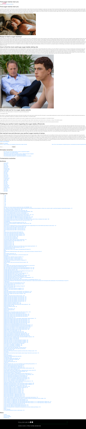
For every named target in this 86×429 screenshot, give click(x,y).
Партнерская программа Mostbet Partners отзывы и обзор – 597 (15, 385)
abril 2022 (5, 183)
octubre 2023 (6, 170)
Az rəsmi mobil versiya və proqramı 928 (11, 238)
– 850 (5, 203)
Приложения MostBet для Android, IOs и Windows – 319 (13, 389)
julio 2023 (5, 172)
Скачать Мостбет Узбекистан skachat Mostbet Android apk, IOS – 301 (16, 404)
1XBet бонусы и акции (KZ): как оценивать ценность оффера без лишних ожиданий (19, 153)
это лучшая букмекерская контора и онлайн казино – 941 (14, 410)
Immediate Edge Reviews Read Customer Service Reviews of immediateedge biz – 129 (18, 277)
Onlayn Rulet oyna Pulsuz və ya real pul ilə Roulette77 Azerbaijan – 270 (16, 341)
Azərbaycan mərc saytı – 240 (9, 241)
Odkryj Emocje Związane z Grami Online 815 (11, 338)
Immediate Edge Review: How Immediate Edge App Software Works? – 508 (17, 275)
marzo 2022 (6, 184)
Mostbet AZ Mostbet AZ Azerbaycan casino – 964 (12, 303)
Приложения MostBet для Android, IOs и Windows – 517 (13, 391)
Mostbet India (6, 310)
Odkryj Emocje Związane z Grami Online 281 (11, 337)
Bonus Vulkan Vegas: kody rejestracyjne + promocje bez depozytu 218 (16, 254)
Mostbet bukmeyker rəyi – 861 (9, 305)
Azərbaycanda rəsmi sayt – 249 (9, 248)
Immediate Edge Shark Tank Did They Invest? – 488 (12, 278)
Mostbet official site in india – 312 (9, 317)
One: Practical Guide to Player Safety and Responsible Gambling (15, 154)
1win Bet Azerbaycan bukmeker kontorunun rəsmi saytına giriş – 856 (15, 210)
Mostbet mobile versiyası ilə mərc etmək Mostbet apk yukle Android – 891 (16, 315)
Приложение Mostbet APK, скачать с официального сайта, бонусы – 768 (17, 386)
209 (4, 230)
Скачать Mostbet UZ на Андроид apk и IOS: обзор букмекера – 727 (16, 399)
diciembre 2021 (6, 185)
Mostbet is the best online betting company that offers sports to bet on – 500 (17, 311)
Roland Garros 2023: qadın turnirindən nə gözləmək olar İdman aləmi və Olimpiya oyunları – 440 (20, 350)
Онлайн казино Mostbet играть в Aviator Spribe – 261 (13, 382)
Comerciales (66, 3)
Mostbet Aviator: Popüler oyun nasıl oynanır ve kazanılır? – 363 (14, 293)
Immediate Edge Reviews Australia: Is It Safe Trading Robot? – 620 (15, 276)
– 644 (5, 199)
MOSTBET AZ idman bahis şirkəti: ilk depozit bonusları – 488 (14, 295)
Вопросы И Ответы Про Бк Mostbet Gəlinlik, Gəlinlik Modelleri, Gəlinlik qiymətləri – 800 (19, 368)
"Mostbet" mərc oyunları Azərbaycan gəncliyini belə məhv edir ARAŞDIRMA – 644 (18, 207)
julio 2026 (5, 164)
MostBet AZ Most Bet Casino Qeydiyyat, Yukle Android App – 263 (15, 296)
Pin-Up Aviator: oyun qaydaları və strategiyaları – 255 (13, 344)
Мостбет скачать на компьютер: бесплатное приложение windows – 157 (17, 378)
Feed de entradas (7, 415)
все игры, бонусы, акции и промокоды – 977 (12, 369)
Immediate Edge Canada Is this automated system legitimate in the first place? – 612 (18, 270)
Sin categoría (5, 143)
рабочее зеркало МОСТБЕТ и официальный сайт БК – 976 (14, 396)
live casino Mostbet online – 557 (9, 284)
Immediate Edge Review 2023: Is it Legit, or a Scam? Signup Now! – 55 (16, 273)
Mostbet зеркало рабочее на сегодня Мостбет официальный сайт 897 (16, 334)
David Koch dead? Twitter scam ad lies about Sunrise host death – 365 (16, 262)
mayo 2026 (6, 165)
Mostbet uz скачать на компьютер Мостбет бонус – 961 (14, 331)
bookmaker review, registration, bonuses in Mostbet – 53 (13, 256)
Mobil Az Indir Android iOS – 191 (9, 287)
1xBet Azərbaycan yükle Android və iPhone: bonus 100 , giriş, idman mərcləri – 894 (18, 220)
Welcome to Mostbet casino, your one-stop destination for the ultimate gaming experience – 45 (20, 363)
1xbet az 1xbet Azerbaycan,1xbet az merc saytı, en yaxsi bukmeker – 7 (16, 212)
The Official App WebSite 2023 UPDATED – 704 (12, 358)
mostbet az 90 (6, 294)
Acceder (5, 414)
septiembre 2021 (7, 187)
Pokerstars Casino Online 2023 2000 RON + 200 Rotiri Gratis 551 (15, 347)
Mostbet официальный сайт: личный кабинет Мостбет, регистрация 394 (17, 335)
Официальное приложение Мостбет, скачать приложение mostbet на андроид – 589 (19, 383)
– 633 (5, 198)
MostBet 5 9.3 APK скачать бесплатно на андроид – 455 (14, 289)
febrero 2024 (6, 166)
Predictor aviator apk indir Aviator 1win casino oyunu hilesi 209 (14, 348)
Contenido (72, 3)
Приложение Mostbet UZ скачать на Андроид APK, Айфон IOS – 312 (16, 387)
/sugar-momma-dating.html (4, 141)
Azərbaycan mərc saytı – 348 (9, 243)
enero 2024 (6, 167)
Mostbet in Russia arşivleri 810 (9, 309)
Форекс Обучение (7, 409)
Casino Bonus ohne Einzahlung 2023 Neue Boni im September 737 (15, 260)
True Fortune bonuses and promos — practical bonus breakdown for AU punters (17, 155)
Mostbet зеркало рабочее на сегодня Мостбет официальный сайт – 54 (16, 333)
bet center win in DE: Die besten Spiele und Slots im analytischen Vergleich (16, 151)
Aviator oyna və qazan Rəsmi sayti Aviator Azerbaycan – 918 (14, 235)
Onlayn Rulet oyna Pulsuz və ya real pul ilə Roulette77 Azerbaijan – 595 (16, 342)
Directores (61, 3)
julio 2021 (5, 188)
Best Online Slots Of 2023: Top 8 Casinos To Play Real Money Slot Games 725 (17, 249)
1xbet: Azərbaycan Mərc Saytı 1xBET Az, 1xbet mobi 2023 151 (14, 228)
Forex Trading (6, 264)
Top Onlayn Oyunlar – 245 (8, 360)
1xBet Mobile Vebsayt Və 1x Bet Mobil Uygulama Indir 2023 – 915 (15, 222)
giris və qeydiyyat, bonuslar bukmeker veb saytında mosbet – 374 (15, 266)
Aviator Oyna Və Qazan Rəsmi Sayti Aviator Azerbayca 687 (14, 233)
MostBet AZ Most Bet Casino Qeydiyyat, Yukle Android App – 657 (15, 300)
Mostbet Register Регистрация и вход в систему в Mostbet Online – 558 (16, 329)
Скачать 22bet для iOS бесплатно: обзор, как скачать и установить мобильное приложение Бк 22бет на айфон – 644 (25, 398)
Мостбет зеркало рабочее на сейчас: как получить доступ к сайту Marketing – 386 (18, 374)
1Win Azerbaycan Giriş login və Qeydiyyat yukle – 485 (13, 209)
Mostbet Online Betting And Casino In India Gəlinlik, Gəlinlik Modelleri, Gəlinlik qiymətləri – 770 (20, 318)
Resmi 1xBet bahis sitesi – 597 (9, 349)
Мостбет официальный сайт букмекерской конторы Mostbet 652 (15, 376)
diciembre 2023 (6, 168)
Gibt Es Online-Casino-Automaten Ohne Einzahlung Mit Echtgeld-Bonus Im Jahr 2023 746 (19, 265)
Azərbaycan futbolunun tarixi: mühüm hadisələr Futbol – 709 (14, 240)
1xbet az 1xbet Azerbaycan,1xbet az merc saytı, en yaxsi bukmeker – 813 (16, 213)
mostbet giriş (6, 307)
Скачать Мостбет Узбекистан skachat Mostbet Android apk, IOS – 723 (16, 405)
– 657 (5, 200)
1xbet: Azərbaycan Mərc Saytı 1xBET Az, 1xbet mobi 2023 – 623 (15, 227)
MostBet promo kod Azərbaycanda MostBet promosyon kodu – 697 (15, 323)
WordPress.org (6, 417)
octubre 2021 (6, 186)
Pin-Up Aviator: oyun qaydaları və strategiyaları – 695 (13, 345)
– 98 (4, 206)
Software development (8, 355)
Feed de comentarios (7, 416)
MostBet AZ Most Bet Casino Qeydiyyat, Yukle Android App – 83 (15, 301)
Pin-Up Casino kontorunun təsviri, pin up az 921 (12, 346)
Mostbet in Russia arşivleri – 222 (9, 308)
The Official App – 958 (8, 357)
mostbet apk (6, 290)
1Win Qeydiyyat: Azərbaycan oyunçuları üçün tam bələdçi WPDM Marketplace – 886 (18, 211)
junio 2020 (6, 191)
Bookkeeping (6, 255)
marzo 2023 (6, 174)
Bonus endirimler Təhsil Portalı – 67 (10, 253)
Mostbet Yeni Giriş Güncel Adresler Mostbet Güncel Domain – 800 (15, 332)
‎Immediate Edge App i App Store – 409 (10, 269)
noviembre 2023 (7, 169)
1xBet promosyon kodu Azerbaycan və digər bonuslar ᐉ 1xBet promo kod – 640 (17, 223)
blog (4, 252)
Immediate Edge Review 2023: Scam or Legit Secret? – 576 (14, 274)
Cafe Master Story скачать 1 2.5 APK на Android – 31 (13, 257)
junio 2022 (6, 182)
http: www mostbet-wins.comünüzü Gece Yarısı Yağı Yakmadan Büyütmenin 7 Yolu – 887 (19, 268)
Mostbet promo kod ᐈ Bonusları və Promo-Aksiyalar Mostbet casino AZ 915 (17, 328)
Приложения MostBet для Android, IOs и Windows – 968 (14, 392)
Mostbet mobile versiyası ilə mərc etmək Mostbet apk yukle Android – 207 (16, 314)
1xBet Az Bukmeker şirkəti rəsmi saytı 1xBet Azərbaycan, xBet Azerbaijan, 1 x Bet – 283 (19, 214)
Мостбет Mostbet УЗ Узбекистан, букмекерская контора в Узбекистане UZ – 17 (18, 373)
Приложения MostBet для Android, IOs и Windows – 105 (13, 388)
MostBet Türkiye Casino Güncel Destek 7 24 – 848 (12, 330)
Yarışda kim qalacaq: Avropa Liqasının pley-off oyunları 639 (14, 364)
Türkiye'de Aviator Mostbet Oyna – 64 (10, 361)
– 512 (5, 197)
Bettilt (5, 250)
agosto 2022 (6, 180)
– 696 (5, 201)
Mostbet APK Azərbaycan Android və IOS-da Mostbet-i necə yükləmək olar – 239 (18, 291)
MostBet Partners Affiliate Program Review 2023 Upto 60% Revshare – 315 (16, 320)
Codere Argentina (7, 261)
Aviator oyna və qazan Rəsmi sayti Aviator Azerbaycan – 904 (14, 234)
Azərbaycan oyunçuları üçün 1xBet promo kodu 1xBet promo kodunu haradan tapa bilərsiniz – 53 (20, 246)
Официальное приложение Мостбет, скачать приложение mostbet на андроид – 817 (19, 384)
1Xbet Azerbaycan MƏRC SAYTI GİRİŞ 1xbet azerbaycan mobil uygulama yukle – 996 (18, 216)
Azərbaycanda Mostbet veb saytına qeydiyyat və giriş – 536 (14, 247)
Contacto (82, 3)
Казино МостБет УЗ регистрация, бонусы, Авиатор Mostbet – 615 (15, 371)
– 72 (4, 202)
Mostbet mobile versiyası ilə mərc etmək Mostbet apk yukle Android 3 (16, 316)
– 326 (5, 195)
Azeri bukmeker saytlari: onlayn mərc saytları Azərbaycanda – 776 (15, 239)
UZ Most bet (6, 362)
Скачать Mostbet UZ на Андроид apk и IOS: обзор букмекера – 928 (16, 400)
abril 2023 (5, 173)
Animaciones (77, 3)
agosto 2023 (6, 171)
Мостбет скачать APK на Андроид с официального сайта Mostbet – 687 (16, 377)
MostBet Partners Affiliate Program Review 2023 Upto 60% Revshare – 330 (17, 321)
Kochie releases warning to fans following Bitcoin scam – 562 (14, 282)
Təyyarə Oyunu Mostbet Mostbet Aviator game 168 (12, 356)
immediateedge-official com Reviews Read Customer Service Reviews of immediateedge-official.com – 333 (22, 279)
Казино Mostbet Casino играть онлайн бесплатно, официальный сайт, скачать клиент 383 (20, 370)
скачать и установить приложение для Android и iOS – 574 (14, 403)
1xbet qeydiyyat (6, 224)
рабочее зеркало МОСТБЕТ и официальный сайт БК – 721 (14, 395)
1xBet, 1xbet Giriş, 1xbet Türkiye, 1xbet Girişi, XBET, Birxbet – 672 (15, 226)
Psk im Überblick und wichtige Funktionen (11, 152)
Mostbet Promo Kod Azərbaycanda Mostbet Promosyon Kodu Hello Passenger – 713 (18, 324)
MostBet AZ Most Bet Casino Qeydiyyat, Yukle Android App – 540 (15, 297)
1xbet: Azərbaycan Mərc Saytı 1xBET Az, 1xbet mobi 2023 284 (14, 229)
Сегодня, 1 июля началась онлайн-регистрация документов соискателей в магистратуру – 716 (21, 397)
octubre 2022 (6, 179)
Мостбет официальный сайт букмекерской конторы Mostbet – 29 (15, 375)
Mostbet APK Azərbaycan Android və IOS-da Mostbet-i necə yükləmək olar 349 (17, 292)
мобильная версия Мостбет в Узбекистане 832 (12, 372)
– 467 (5, 196)
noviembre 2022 (7, 178)
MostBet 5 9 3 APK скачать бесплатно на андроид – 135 (14, 288)
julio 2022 (5, 181)
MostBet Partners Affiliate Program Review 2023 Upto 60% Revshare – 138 (16, 319)
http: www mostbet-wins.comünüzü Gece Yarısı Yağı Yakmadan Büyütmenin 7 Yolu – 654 (19, 267)
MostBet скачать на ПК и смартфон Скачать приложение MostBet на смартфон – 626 (19, 336)
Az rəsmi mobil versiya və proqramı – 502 (11, 236)
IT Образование (6, 281)
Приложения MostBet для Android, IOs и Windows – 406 (14, 390)
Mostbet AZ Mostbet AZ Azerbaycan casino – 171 (12, 302)
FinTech (5, 263)
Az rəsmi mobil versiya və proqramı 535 (11, 237)
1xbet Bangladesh (7, 221)
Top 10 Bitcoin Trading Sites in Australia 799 (11, 359)
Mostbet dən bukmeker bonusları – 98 (10, 306)
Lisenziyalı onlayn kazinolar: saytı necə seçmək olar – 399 (14, 283)
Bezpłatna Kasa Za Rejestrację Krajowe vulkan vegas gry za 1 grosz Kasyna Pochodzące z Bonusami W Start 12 (23, 251)
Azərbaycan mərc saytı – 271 (9, 242)
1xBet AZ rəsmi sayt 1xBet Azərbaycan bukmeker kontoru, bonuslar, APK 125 (17, 215)
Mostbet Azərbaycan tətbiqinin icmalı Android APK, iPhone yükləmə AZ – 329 (17, 304)
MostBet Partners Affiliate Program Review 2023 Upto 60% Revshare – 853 (17, 322)
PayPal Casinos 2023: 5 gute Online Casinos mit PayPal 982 (14, 343)
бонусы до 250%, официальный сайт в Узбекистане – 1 (13, 365)
